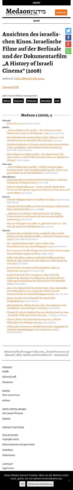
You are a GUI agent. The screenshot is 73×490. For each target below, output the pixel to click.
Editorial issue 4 (15, 123)
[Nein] (68, 480)
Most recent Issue (11, 395)
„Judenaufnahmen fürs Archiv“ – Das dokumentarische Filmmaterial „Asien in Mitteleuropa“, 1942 (34, 131)
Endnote (18, 101)
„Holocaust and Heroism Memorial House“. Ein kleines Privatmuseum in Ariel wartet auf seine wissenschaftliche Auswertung (35, 216)
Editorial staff (9, 376)
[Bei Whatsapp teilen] (68, 51)
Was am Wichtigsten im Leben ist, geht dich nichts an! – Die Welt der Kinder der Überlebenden (36, 225)
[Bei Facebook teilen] (68, 38)
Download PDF (10, 87)
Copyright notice (10, 439)
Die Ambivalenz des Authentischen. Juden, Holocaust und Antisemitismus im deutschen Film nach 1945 (35, 138)
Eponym (6, 418)
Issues (6, 391)
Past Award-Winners (12, 413)
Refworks (32, 101)
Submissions (8, 455)
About (36, 2)
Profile (5, 371)
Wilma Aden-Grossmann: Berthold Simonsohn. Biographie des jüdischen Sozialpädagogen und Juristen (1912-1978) (37, 328)
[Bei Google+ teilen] (68, 44)
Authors (6, 400)
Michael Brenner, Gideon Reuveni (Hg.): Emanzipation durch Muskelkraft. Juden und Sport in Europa (37, 306)
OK (22, 484)
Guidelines (7, 449)
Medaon (7, 367)
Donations (7, 382)
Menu (36, 20)
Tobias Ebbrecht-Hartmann (29, 78)
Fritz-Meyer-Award (14, 409)
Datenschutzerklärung (40, 484)
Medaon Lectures (13, 427)
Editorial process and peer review (18, 444)
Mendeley (46, 101)
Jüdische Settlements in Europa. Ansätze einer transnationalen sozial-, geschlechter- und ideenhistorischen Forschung (38, 146)
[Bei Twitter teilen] (68, 31)
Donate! (61, 12)
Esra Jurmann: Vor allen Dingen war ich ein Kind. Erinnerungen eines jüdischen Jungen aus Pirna (38, 252)
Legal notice (8, 468)
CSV (57, 101)
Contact (7, 464)
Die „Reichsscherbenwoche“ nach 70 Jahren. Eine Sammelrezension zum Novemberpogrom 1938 (30, 245)
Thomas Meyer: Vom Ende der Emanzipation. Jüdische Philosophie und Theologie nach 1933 (34, 321)
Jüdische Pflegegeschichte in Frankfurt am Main (30, 199)
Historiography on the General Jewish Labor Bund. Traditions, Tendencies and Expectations (37, 181)
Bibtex (6, 101)
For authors (10, 435)
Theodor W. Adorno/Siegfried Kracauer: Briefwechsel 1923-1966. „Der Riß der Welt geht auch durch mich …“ (38, 313)
